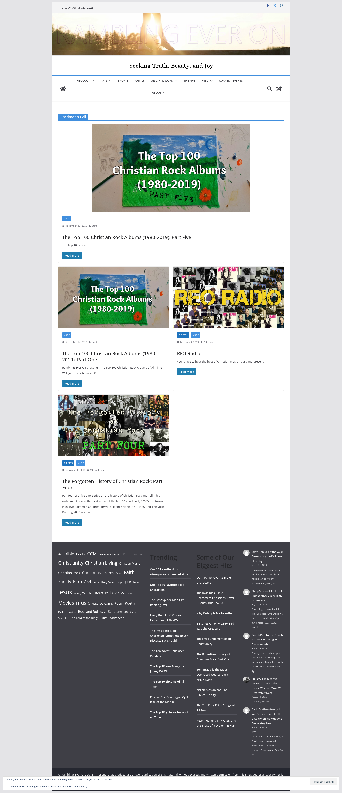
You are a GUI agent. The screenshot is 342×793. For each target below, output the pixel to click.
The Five (189, 80)
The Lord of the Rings (84, 618)
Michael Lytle (97, 470)
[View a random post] (279, 89)
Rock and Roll (88, 611)
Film (77, 581)
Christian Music (129, 563)
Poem (118, 603)
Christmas (91, 572)
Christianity (70, 562)
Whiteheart (116, 618)
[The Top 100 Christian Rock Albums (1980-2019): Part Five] (171, 168)
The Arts (183, 335)
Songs (133, 611)
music (83, 602)
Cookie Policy (80, 786)
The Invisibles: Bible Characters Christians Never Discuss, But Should (169, 635)
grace (96, 582)
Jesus (65, 592)
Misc (205, 80)
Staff (94, 225)
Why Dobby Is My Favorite (214, 613)
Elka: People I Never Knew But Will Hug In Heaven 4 (267, 595)
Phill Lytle (208, 342)
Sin (126, 612)
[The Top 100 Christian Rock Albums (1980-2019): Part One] (113, 297)
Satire (103, 612)
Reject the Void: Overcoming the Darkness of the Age (267, 556)
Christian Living (101, 563)
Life (89, 593)
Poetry (130, 603)
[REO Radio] (228, 297)
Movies (66, 602)
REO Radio (188, 353)
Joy (82, 593)
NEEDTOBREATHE (102, 603)
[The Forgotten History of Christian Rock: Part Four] (113, 425)
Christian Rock (69, 572)
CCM (92, 554)
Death (118, 573)
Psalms (62, 612)
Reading (72, 612)
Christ (127, 554)
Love (114, 592)
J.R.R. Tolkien (133, 582)
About (156, 92)
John (76, 593)
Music (67, 218)
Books (81, 554)
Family (139, 80)
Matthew (126, 593)
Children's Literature (110, 554)
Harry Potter (108, 582)
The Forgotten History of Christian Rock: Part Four (112, 484)
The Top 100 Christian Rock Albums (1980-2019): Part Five (126, 237)
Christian (137, 554)
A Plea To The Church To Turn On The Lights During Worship (267, 639)
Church (108, 572)
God (87, 581)
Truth (104, 618)
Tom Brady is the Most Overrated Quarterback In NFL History (214, 674)
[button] (92, 81)
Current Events (231, 80)
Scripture (115, 611)
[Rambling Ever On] (171, 16)
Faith (129, 572)
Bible (69, 554)
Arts (104, 80)
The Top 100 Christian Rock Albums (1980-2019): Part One (109, 356)
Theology (82, 80)
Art (60, 554)
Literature (101, 593)
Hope (119, 582)
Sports (123, 80)
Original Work (162, 80)
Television (63, 618)
